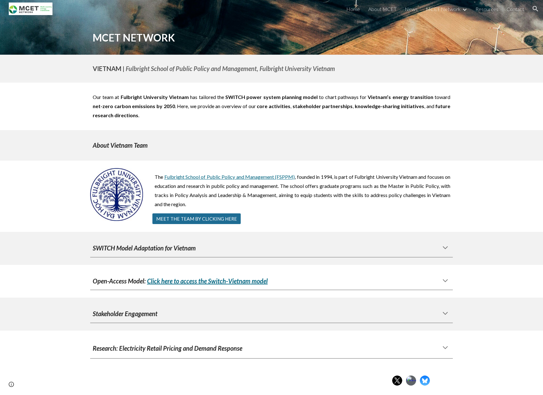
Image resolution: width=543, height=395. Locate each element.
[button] (535, 8)
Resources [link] (486, 9)
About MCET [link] (382, 9)
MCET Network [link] (443, 9)
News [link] (411, 9)
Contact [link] (515, 9)
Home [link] (353, 9)
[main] (271, 36)
